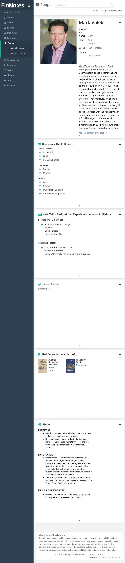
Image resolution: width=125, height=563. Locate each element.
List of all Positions (17, 53)
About (57, 554)
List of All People (16, 48)
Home (95, 10)
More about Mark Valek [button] (91, 132)
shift (68, 445)
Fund (83, 118)
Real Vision (76, 497)
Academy (72, 483)
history (78, 442)
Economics (59, 480)
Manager (90, 118)
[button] (79, 78)
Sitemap (66, 554)
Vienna (70, 480)
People (105, 10)
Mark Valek (84, 66)
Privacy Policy (79, 554)
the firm (99, 79)
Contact (100, 554)
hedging (57, 469)
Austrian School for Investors (104, 128)
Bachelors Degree (54, 250)
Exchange (62, 483)
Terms (91, 554)
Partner (99, 66)
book (85, 128)
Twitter (91, 40)
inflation (83, 121)
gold (104, 92)
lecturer (73, 477)
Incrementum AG (100, 69)
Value (51, 480)
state (86, 102)
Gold (105, 86)
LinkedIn (92, 43)
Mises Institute (80, 494)
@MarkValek (44, 288)
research (102, 82)
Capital (82, 115)
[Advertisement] (108, 473)
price (81, 108)
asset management (89, 76)
